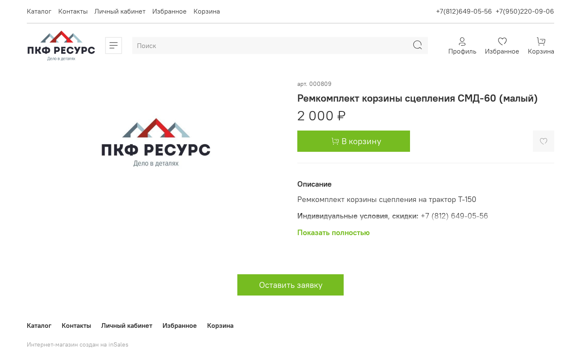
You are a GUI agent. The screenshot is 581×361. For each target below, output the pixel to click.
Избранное (169, 11)
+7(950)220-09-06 (525, 11)
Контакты (73, 11)
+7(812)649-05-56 (464, 11)
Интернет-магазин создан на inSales (77, 344)
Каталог (39, 11)
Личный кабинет (119, 11)
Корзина (207, 11)
